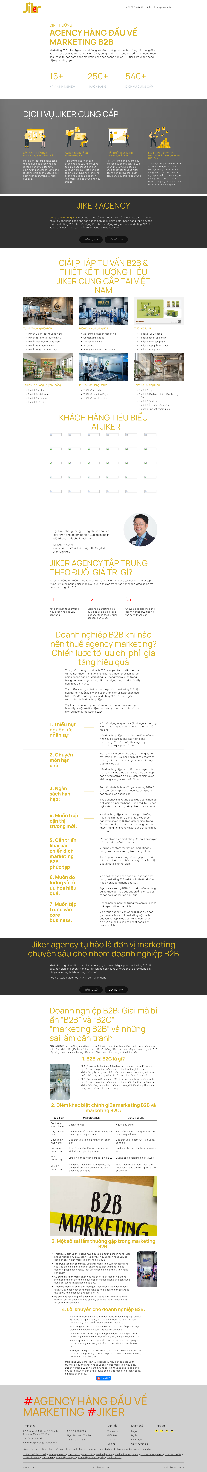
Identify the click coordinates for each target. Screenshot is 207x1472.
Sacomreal (48, 1457)
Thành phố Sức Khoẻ (34, 1454)
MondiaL (147, 1449)
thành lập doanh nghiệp (91, 1457)
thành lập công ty (66, 1457)
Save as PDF (105, 1378)
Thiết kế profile (104, 1454)
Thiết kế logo (114, 1457)
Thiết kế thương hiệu (126, 1454)
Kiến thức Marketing (60, 1449)
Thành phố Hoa (57, 1454)
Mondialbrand (107, 1449)
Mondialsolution (88, 1449)
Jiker (26, 1449)
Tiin (44, 1449)
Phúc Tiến (88, 1454)
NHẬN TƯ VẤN (91, 239)
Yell (75, 1449)
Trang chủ (113, 1431)
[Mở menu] (182, 7)
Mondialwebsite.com (128, 1449)
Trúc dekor (74, 1454)
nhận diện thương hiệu (92, 1164)
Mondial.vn (179, 1467)
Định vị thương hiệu (152, 1454)
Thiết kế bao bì (31, 1457)
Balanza (35, 1449)
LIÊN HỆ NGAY (116, 239)
